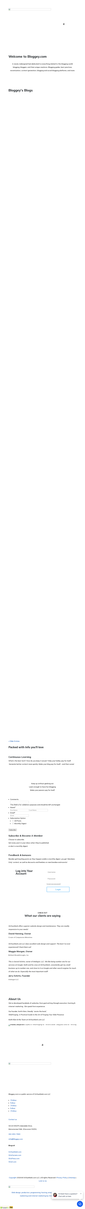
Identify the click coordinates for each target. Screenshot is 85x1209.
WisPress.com (13, 1158)
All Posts (17, 821)
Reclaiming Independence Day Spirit (28, 608)
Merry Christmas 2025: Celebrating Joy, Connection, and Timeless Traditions (41, 323)
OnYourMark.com (14, 1152)
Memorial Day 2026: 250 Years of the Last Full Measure (36, 179)
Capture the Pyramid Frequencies (27, 679)
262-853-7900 (14, 1134)
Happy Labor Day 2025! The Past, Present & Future (35, 536)
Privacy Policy (62, 1178)
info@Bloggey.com (15, 1139)
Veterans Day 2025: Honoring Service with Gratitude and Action (40, 465)
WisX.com (12, 1162)
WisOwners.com (14, 1155)
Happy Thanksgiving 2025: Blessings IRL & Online (33, 393)
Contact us (12, 1119)
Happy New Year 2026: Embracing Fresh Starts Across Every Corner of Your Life (42, 251)
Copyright (12, 1178)
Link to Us (43, 1181)
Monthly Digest (20, 823)
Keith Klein (17, 113)
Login (58, 889)
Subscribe (12, 830)
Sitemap (72, 1178)
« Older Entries (14, 741)
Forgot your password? (54, 884)
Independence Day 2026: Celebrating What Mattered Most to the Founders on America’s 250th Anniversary (40, 108)
